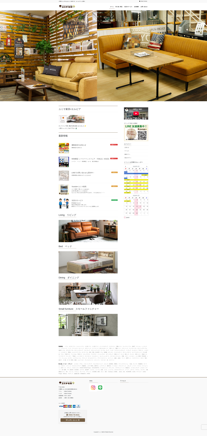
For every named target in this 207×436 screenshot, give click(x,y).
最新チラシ (127, 154)
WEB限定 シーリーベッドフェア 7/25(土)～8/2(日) (90, 159)
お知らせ (127, 147)
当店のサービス (77, 200)
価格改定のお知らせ (79, 145)
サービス (127, 150)
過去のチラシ (128, 157)
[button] (15, 55)
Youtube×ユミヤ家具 (79, 186)
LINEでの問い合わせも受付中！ (83, 173)
